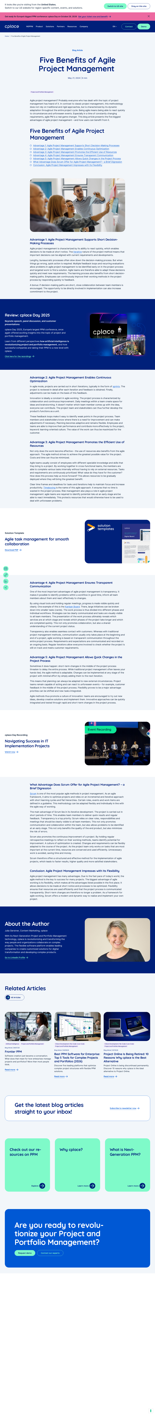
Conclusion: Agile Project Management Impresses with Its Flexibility (67, 165)
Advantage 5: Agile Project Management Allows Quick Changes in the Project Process (77, 158)
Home (7, 36)
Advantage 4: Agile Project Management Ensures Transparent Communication (73, 155)
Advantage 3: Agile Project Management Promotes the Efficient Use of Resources (75, 152)
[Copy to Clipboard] (5, 575)
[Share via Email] (5, 568)
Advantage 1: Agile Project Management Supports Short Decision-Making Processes (76, 145)
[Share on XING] (5, 587)
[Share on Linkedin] (5, 581)
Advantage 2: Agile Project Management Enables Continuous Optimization (71, 148)
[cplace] (12, 27)
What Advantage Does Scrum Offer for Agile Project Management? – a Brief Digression (77, 162)
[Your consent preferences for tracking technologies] (150, 1410)
